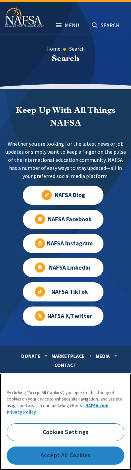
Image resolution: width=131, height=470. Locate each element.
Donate (30, 356)
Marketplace (68, 356)
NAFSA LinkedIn (69, 268)
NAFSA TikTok (69, 292)
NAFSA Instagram (70, 243)
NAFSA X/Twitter (69, 316)
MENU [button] (72, 25)
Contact (65, 365)
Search (77, 48)
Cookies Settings (65, 432)
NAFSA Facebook (70, 219)
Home (53, 48)
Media (103, 356)
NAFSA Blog (70, 195)
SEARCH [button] (110, 25)
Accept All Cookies (65, 455)
